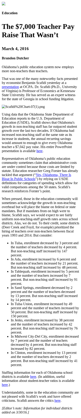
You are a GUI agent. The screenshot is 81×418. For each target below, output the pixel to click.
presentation (10, 87)
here (39, 151)
